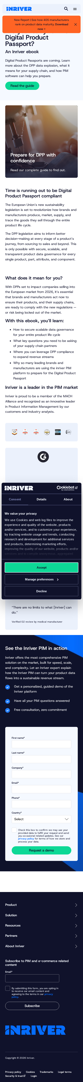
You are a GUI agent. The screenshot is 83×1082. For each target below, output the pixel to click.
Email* (15, 782)
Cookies (30, 1072)
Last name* (18, 752)
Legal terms (65, 1072)
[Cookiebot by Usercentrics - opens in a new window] (60, 488)
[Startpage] (19, 9)
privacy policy (26, 838)
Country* (17, 812)
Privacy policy (13, 1072)
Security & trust (14, 1076)
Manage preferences (39, 579)
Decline (41, 591)
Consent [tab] (15, 499)
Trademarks (46, 1072)
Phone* (16, 798)
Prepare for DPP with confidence (33, 158)
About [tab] (68, 499)
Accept (42, 567)
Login (34, 1076)
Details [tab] (42, 499)
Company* (18, 767)
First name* (18, 738)
